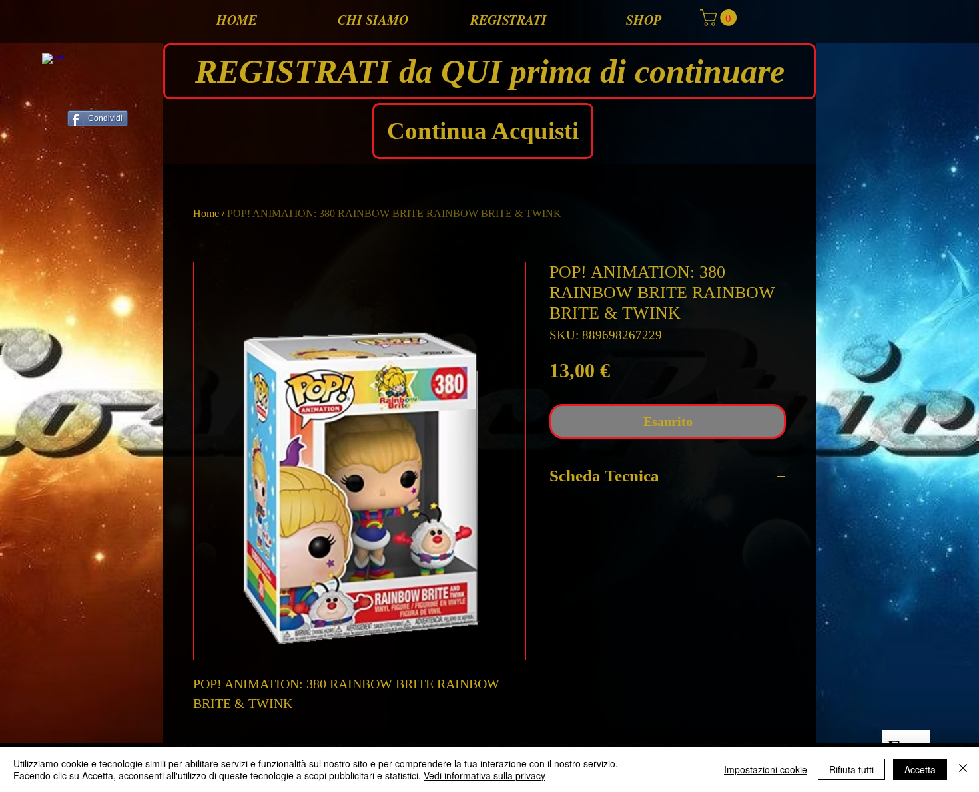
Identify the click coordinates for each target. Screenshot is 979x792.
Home (206, 213)
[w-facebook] (53, 64)
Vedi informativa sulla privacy (484, 775)
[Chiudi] (963, 769)
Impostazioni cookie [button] (765, 769)
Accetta (920, 769)
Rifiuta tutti (851, 769)
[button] (720, 17)
